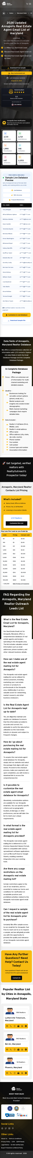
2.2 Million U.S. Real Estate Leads (15, 48)
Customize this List (16, 523)
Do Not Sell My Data (17, 1145)
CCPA (13, 1142)
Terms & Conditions (15, 1139)
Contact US (16, 978)
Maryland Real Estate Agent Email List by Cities (17, 57)
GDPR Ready (20, 1142)
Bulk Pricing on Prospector (21, 584)
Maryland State (22, 13)
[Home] (3, 13)
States (11, 13)
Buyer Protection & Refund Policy (12, 1148)
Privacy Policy (5, 1142)
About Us (4, 1139)
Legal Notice (5, 1145)
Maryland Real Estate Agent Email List (17, 52)
